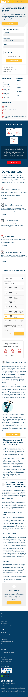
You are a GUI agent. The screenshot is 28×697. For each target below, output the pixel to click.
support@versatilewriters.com (7, 625)
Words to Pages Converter (6, 661)
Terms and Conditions (5, 637)
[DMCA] (5, 675)
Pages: (5, 329)
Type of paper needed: (8, 275)
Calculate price (13, 162)
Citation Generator (5, 654)
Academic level (7, 38)
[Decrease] (15, 329)
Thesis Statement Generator (7, 659)
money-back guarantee (8, 556)
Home (2, 616)
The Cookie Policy (5, 646)
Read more (4, 198)
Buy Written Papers (5, 666)
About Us (3, 619)
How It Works (4, 621)
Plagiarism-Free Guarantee (7, 641)
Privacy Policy (4, 623)
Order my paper (9, 23)
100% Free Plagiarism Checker (7, 652)
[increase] (11, 52)
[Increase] (23, 329)
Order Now (19, 1)
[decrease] (5, 52)
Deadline (5, 44)
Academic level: (7, 281)
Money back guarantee (6, 634)
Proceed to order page (13, 434)
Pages (5, 50)
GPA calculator (4, 657)
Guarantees (3, 632)
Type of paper (6, 32)
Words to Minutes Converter (7, 663)
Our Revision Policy (5, 643)
